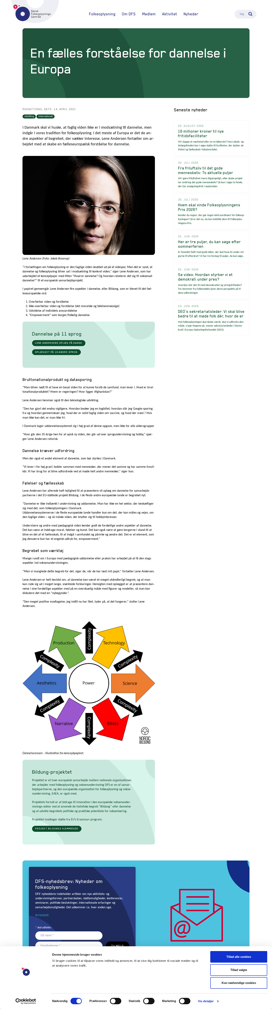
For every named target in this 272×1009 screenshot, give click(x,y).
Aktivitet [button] (169, 14)
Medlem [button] (149, 14)
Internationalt (45, 116)
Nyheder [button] (42, 915)
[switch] (115, 1001)
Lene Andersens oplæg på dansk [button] (58, 343)
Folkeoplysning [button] (102, 14)
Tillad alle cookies (238, 956)
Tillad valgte (238, 970)
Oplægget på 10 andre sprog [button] (56, 352)
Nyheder (191, 14)
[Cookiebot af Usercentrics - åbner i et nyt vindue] (25, 1001)
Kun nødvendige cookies (239, 983)
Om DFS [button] (129, 14)
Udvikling (29, 116)
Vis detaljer (206, 1001)
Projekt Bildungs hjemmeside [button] (56, 828)
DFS (32, 13)
